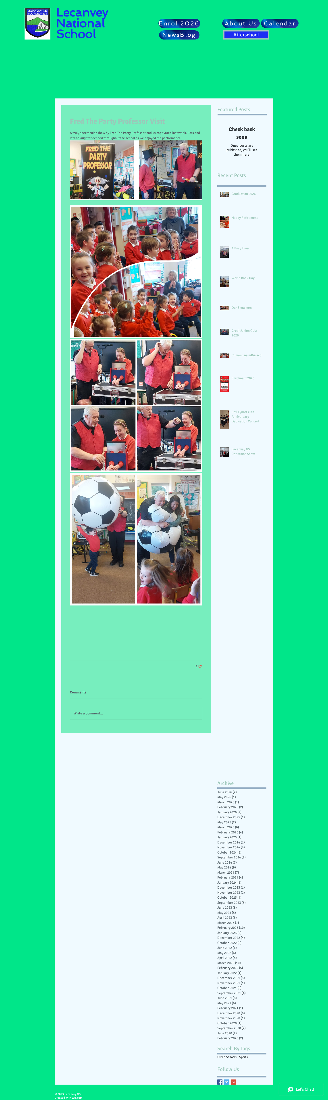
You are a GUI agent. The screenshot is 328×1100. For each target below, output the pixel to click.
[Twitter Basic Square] (226, 1082)
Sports (243, 1057)
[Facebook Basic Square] (219, 1082)
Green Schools (227, 1057)
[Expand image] (136, 271)
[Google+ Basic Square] (233, 1082)
